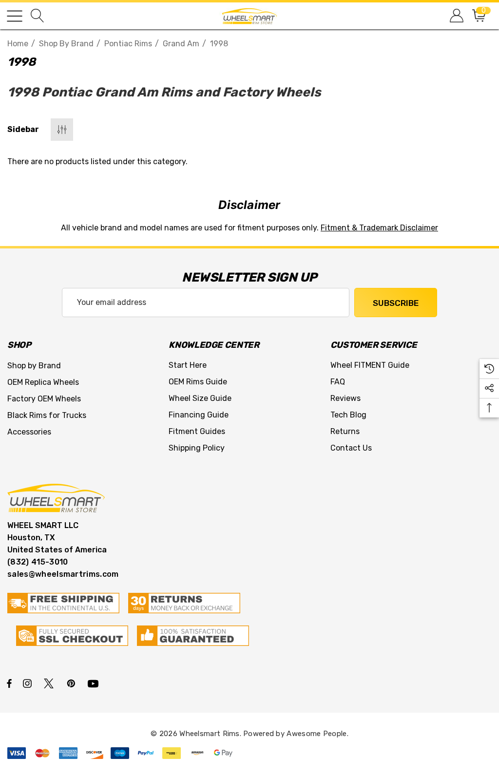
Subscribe (396, 303)
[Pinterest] (72, 683)
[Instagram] (29, 683)
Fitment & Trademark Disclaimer (379, 227)
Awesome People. (317, 733)
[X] (51, 683)
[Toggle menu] (14, 16)
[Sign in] (455, 15)
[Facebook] (9, 683)
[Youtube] (94, 683)
